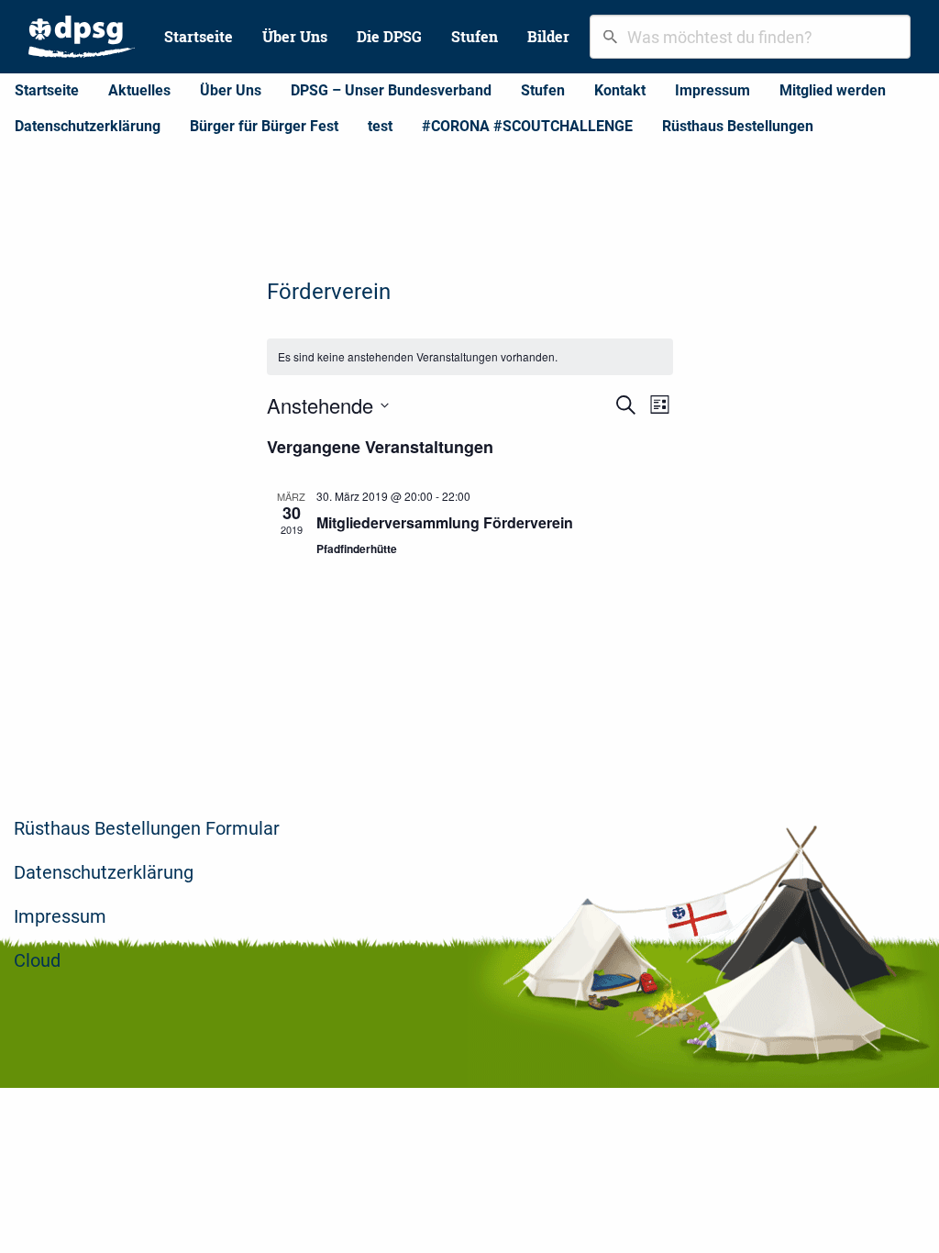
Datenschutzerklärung (87, 126)
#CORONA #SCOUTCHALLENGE (527, 126)
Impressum (712, 90)
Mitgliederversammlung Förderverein (444, 522)
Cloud (37, 960)
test (380, 126)
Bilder (548, 36)
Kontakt (620, 90)
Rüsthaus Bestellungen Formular (147, 828)
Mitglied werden (832, 90)
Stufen (474, 36)
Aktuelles (139, 90)
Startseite (198, 36)
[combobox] (750, 37)
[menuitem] (81, 37)
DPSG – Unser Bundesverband (391, 90)
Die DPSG (389, 36)
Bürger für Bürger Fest (264, 126)
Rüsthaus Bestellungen (737, 126)
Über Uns (294, 36)
